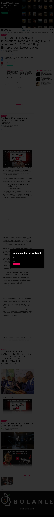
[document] (27, 258)
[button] (42, 250)
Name (14, 255)
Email (14, 259)
